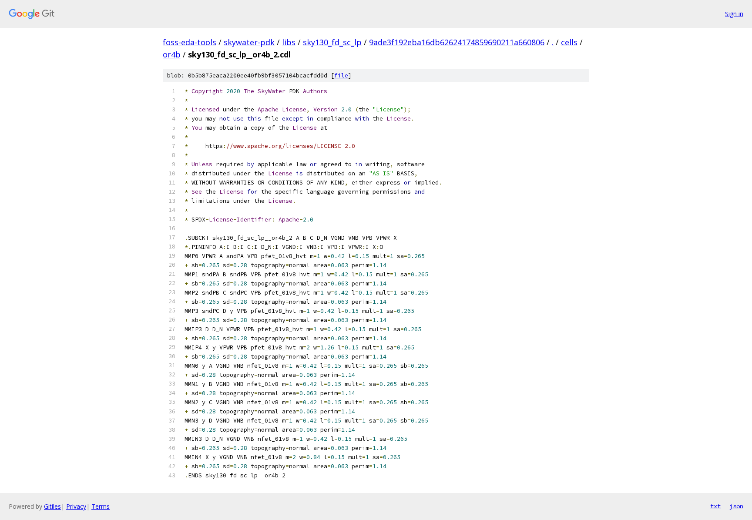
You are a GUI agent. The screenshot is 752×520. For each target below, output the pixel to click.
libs (288, 42)
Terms (100, 506)
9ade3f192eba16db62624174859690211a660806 (456, 42)
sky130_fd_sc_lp (332, 42)
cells (569, 42)
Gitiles (52, 506)
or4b (172, 54)
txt (715, 506)
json (736, 506)
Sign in (734, 14)
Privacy (76, 506)
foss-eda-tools (189, 42)
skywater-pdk (249, 42)
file (341, 75)
